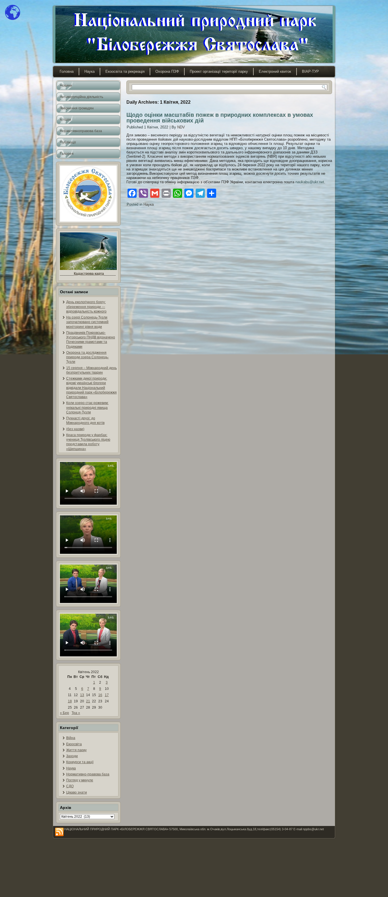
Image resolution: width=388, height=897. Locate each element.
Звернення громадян (77, 108)
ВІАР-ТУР (310, 71)
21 (88, 701)
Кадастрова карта (89, 274)
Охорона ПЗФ (167, 71)
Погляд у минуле (79, 780)
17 (107, 695)
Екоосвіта (74, 744)
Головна (67, 71)
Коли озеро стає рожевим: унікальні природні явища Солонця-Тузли (87, 407)
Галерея (67, 154)
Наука (89, 71)
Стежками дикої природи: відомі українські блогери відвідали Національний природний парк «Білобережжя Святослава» (91, 387)
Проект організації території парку (219, 71)
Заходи (72, 756)
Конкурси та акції (79, 762)
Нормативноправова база (81, 131)
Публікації (68, 142)
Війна (70, 738)
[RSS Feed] (59, 832)
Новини (66, 86)
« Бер (64, 713)
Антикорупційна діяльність (81, 97)
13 (82, 695)
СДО (70, 786)
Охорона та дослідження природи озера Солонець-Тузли (87, 357)
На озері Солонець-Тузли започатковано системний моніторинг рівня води (87, 322)
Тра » (76, 713)
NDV (181, 127)
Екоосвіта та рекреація (125, 71)
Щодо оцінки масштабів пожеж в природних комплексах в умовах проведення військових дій (219, 118)
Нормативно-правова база (87, 774)
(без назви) (75, 429)
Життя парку (76, 750)
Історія (65, 120)
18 (70, 701)
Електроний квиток (275, 71)
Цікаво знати (76, 792)
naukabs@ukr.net (309, 182)
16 (100, 695)
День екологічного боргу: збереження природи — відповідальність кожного (86, 306)
